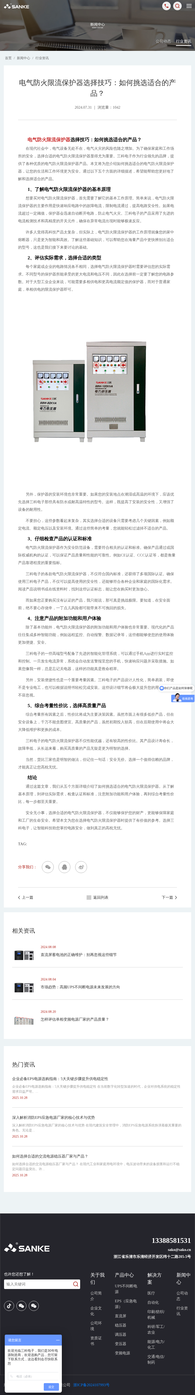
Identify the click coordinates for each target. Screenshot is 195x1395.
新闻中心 (23, 58)
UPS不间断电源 (126, 1289)
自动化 (153, 1302)
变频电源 (122, 1353)
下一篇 (168, 897)
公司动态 (163, 41)
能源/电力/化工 (156, 1344)
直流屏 (120, 1316)
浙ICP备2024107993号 (91, 1385)
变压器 (120, 1344)
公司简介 (96, 1296)
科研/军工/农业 (156, 1329)
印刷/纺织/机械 (156, 1314)
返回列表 (99, 897)
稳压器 (120, 1325)
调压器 (120, 1334)
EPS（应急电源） (126, 1304)
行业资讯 (183, 41)
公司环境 (96, 1326)
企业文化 (96, 1311)
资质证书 (96, 1341)
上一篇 (26, 897)
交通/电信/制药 (156, 1359)
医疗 (151, 1293)
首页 (8, 58)
